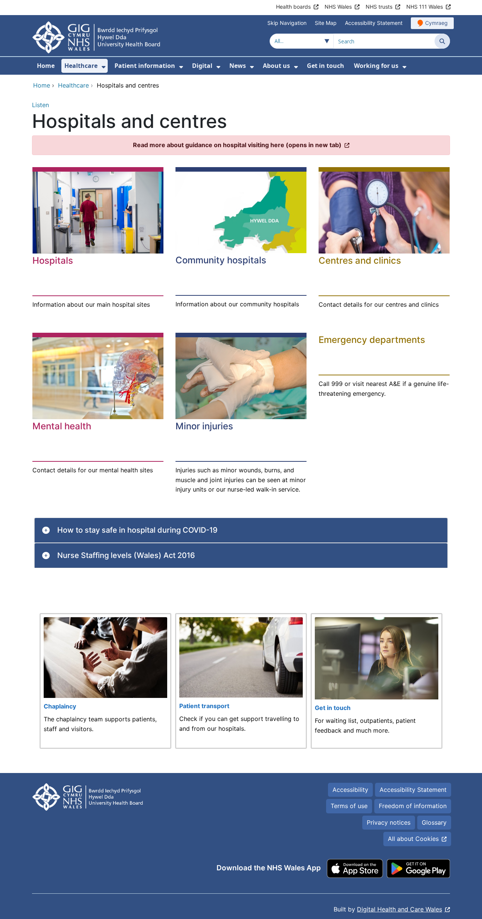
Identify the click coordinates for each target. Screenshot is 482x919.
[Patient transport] (241, 681)
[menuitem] (103, 67)
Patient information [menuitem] (144, 65)
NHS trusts (379, 6)
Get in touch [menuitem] (325, 65)
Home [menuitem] (46, 65)
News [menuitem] (237, 65)
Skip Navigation (287, 23)
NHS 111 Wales (424, 6)
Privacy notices (388, 822)
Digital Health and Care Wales (399, 909)
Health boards (293, 6)
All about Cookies (413, 838)
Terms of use (349, 806)
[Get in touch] (376, 681)
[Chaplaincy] (105, 681)
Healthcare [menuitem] (81, 65)
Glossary (434, 822)
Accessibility (350, 789)
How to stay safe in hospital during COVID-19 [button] (137, 530)
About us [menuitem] (276, 65)
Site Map (326, 23)
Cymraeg (436, 23)
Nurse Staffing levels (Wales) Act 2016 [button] (126, 555)
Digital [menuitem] (202, 65)
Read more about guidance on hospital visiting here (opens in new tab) (237, 145)
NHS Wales (338, 6)
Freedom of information (413, 806)
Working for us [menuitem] (376, 65)
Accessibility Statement (374, 23)
